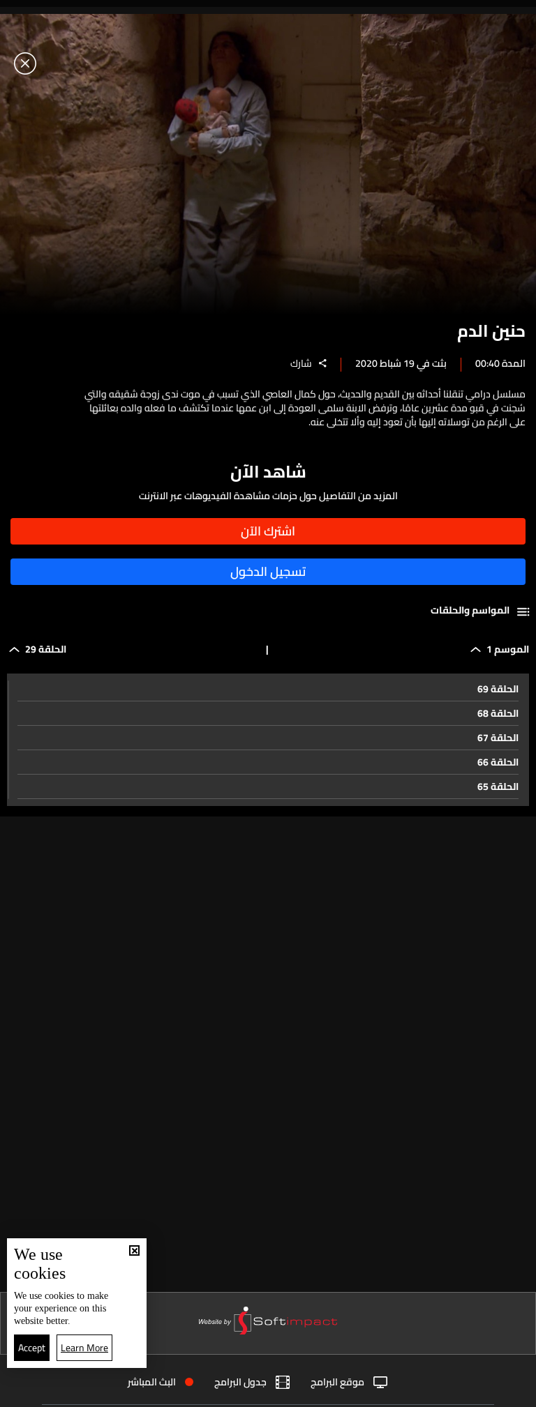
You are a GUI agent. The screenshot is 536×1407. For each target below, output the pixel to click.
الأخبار (362, 1391)
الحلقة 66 (498, 762)
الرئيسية (475, 1390)
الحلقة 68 (498, 713)
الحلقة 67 (498, 737)
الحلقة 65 (498, 786)
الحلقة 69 (498, 688)
